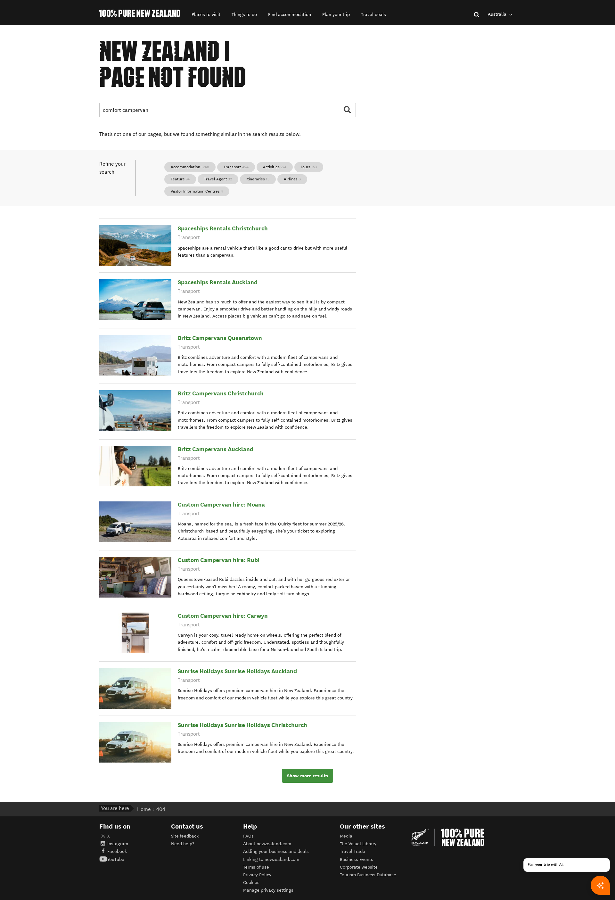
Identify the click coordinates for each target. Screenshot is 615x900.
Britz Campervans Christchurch (221, 393)
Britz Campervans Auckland (215, 449)
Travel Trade (352, 851)
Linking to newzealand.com (271, 859)
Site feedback (185, 836)
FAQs (248, 836)
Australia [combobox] (498, 14)
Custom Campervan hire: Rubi (218, 560)
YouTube (115, 859)
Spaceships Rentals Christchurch (223, 228)
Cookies (251, 882)
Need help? (182, 843)
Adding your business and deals (276, 851)
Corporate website (359, 867)
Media (346, 836)
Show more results (307, 775)
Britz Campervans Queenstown (220, 338)
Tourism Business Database (368, 875)
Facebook (117, 851)
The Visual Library (358, 843)
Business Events (356, 859)
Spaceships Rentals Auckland (218, 282)
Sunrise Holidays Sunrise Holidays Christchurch (242, 725)
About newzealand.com (267, 843)
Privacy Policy (257, 875)
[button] (206, 15)
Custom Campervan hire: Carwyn (223, 615)
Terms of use (256, 867)
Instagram (117, 843)
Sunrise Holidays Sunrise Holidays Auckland (237, 671)
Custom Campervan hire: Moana (221, 504)
